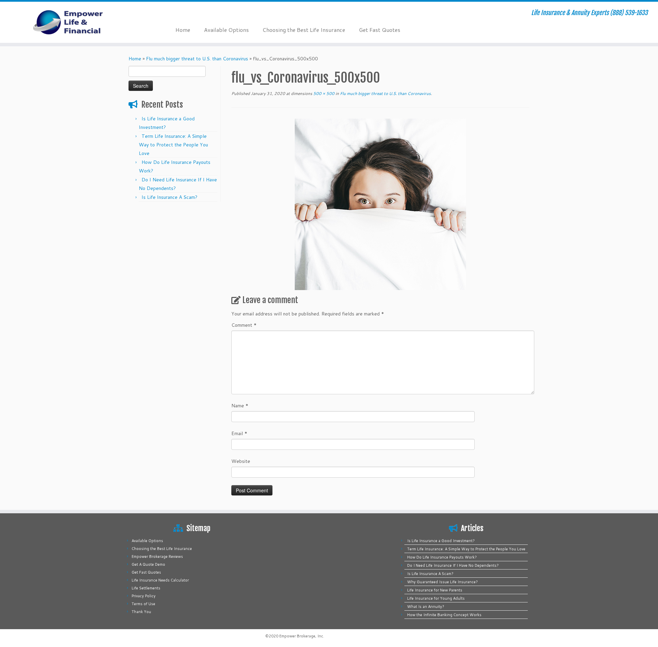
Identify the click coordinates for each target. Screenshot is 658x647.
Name (239, 405)
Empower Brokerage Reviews (157, 556)
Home (182, 30)
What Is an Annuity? (425, 606)
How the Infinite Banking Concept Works (444, 615)
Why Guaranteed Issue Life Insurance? (442, 582)
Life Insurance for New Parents (434, 590)
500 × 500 (323, 93)
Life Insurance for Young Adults (436, 598)
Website (240, 461)
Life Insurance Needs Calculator (160, 580)
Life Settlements (146, 588)
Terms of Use (143, 604)
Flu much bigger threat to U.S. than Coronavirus (197, 58)
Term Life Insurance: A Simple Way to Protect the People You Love (173, 145)
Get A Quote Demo (148, 564)
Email (239, 433)
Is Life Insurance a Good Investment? (441, 540)
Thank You (141, 611)
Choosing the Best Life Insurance (304, 30)
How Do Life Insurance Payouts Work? (442, 557)
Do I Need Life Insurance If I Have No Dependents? (453, 565)
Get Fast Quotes (379, 30)
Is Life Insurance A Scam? (169, 197)
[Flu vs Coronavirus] (380, 204)
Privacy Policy (144, 596)
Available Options (226, 30)
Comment (244, 325)
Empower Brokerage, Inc (301, 636)
